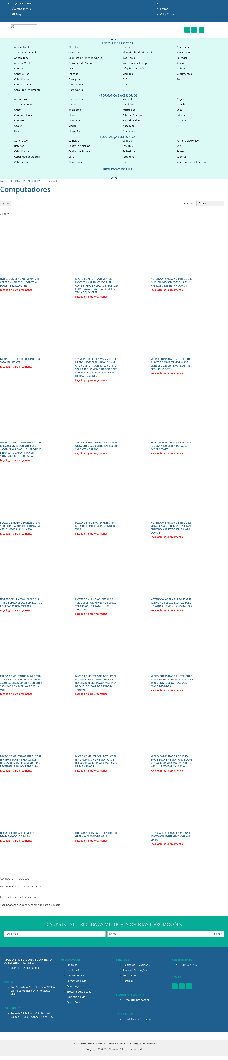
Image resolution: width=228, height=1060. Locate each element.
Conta (114, 177)
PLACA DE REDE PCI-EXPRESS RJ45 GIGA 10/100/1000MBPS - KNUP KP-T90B (96, 526)
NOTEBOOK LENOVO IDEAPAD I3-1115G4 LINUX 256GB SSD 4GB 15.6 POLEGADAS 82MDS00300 (21, 603)
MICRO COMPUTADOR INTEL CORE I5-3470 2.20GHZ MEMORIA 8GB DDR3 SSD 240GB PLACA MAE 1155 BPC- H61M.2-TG (171, 364)
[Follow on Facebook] (187, 30)
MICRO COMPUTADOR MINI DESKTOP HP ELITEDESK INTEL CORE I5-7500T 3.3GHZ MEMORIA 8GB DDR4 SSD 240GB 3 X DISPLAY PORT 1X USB (21, 682)
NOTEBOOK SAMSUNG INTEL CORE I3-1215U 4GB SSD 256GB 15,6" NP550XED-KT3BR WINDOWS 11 (171, 282)
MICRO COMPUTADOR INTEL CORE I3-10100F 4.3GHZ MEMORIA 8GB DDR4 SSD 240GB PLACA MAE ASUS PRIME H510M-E (96, 761)
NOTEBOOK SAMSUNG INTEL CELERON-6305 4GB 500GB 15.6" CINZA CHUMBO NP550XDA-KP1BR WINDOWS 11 (172, 527)
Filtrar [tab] (5, 203)
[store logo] (24, 29)
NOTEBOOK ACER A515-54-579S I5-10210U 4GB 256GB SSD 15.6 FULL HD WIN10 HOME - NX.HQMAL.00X (171, 603)
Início (3, 181)
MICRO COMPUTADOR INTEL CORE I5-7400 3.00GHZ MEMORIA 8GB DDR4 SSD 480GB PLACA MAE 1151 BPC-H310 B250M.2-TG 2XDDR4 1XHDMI (96, 682)
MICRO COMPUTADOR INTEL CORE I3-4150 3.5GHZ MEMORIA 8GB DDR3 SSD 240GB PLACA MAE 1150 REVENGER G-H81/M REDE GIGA (21, 761)
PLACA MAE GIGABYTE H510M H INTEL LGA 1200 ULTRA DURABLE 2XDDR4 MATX (172, 446)
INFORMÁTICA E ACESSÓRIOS (26, 181)
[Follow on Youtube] (201, 30)
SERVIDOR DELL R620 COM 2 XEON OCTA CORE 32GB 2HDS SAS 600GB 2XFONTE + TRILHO (96, 446)
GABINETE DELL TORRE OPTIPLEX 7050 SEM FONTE (20, 360)
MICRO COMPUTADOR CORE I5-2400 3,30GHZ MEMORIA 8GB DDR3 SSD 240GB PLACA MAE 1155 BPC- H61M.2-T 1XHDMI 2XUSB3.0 (172, 761)
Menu (114, 39)
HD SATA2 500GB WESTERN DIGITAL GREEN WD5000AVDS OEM (96, 834)
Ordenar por (187, 203)
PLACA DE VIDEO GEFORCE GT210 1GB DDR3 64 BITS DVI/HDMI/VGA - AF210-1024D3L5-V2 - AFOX (21, 526)
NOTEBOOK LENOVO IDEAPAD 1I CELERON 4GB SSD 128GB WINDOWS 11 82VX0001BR (19, 282)
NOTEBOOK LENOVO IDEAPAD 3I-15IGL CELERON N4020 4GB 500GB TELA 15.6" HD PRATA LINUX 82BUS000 (95, 604)
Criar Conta (167, 14)
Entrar (164, 9)
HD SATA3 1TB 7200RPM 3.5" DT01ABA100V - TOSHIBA (17, 834)
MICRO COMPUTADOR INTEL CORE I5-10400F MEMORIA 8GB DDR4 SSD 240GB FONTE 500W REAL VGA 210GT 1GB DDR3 (172, 681)
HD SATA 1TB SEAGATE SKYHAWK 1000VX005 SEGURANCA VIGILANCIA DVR (171, 836)
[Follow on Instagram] (194, 30)
